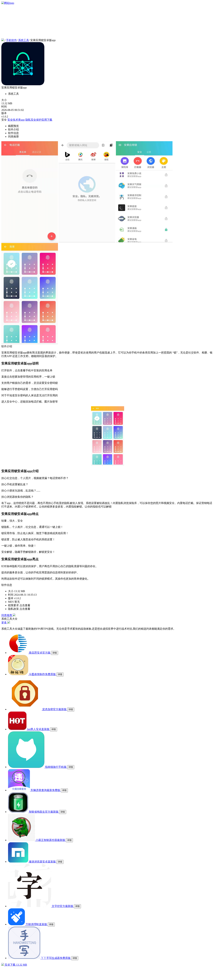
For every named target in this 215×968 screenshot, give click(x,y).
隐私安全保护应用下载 (38, 119)
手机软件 (11, 40)
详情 (54, 653)
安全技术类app (16, 119)
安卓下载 (15, 964)
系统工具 (23, 40)
